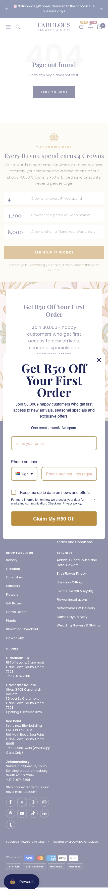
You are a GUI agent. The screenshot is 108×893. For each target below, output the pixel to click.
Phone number (24, 461)
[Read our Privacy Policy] (94, 500)
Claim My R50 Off (54, 518)
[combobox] (24, 474)
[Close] (99, 360)
